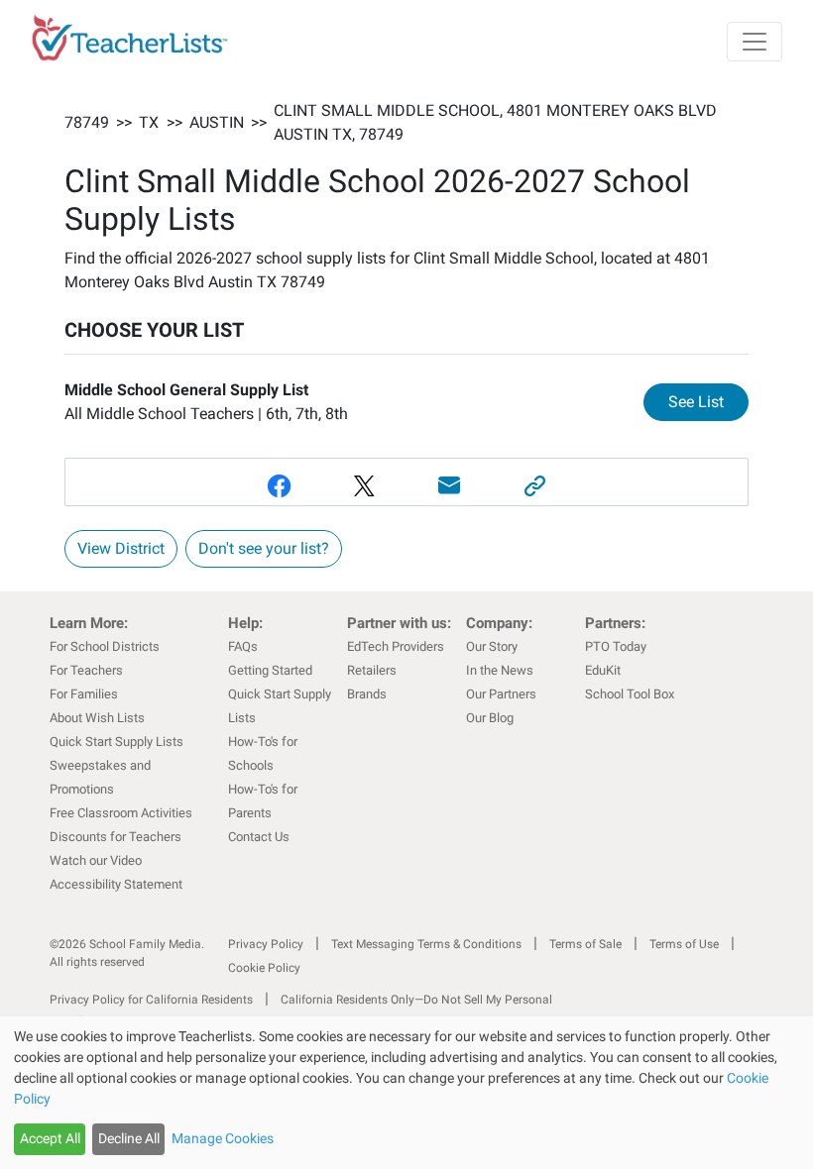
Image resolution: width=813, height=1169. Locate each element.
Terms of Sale (585, 944)
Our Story (492, 646)
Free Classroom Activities (121, 812)
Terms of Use (684, 944)
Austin (216, 122)
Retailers (372, 670)
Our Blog (490, 717)
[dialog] (406, 1092)
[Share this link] (534, 486)
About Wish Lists (97, 717)
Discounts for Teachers (115, 836)
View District (121, 548)
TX (149, 122)
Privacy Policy (265, 944)
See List (708, 401)
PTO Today (615, 646)
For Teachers (86, 670)
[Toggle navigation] (754, 41)
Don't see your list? (263, 548)
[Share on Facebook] (278, 486)
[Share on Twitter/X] (363, 486)
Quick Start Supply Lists (116, 741)
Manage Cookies (223, 1138)
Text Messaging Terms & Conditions (426, 944)
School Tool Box (629, 694)
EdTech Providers (395, 646)
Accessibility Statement (116, 884)
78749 (86, 122)
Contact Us (259, 836)
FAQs (243, 646)
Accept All (50, 1138)
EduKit (603, 670)
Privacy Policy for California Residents (151, 1000)
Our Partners (501, 694)
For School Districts (105, 646)
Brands (367, 694)
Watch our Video (96, 860)
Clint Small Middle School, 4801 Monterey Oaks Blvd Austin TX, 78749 (495, 122)
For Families (84, 694)
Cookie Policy (264, 968)
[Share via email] (449, 486)
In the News (499, 670)
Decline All (129, 1138)
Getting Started (270, 670)
